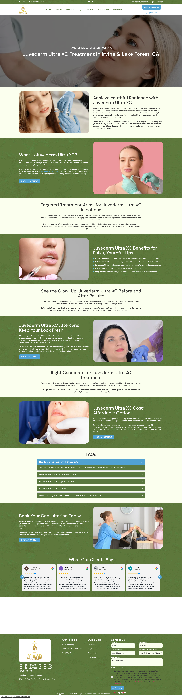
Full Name (114, 642)
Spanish (160, 2)
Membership (118, 9)
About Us (58, 9)
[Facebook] (21, 666)
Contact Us (90, 9)
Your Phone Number (117, 650)
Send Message (117, 688)
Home (48, 9)
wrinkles (59, 304)
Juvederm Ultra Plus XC (50, 171)
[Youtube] (45, 666)
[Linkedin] (50, 666)
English (153, 2)
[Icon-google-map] (35, 666)
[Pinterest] (40, 666)
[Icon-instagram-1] (26, 666)
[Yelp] (31, 666)
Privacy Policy (138, 681)
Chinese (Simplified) (140, 2)
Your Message (116, 657)
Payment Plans (104, 9)
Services (68, 9)
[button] (22, 577)
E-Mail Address (144, 642)
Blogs (80, 9)
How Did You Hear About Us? (148, 650)
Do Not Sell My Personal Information (15, 697)
